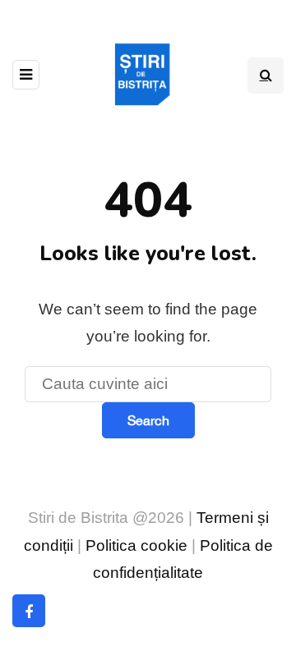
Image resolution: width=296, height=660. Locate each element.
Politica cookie (136, 545)
